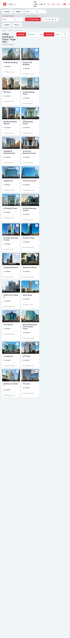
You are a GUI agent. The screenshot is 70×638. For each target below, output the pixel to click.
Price (3, 16)
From (27, 11)
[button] (4, 54)
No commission (34, 19)
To (37, 11)
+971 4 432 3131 (35, 4)
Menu (11, 4)
